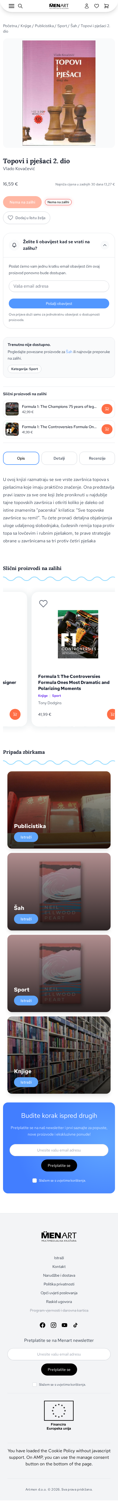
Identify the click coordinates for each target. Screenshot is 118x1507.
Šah (74, 25)
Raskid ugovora (59, 1301)
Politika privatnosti (59, 1284)
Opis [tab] (21, 458)
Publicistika (44, 25)
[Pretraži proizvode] (20, 6)
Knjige (26, 25)
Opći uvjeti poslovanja (59, 1292)
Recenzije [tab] (97, 458)
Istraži (26, 837)
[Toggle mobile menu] (11, 6)
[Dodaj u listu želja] (24, 603)
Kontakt (59, 1266)
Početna (10, 25)
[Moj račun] (86, 6)
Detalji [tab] (59, 458)
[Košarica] (106, 6)
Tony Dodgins (31, 702)
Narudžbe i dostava (59, 1275)
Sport (62, 25)
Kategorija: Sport (24, 369)
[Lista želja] (96, 6)
